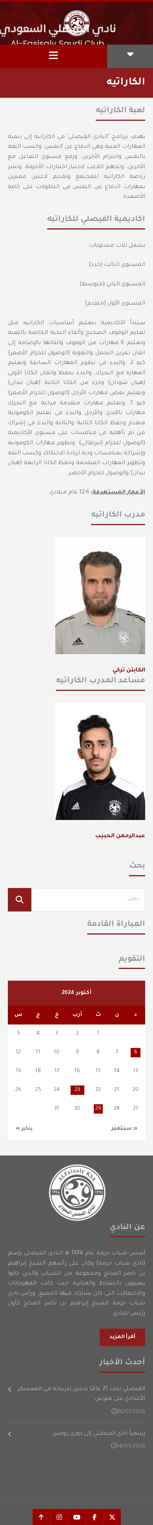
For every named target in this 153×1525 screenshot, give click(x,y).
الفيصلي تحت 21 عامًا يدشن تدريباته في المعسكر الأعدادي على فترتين (81, 1394)
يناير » (24, 1129)
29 (98, 1109)
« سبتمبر (124, 1129)
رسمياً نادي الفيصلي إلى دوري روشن (99, 1434)
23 (77, 1090)
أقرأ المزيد (122, 1337)
